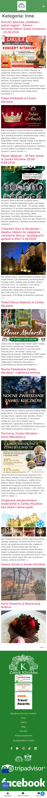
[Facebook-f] (11, 748)
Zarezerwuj (7, 796)
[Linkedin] (35, 748)
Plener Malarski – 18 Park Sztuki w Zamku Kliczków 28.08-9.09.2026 (22, 159)
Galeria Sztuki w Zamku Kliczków (23, 564)
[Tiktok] (29, 748)
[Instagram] (23, 748)
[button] (43, 6)
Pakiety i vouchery (23, 795)
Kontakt (38, 796)
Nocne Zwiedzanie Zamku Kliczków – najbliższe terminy (20, 371)
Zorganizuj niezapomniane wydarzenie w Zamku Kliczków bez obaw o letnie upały (21, 504)
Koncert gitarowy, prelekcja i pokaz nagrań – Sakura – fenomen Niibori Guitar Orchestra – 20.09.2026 (23, 27)
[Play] (17, 748)
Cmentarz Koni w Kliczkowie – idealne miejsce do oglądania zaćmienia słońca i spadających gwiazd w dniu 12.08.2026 (22, 234)
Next (43, 647)
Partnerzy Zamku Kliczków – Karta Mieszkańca (20, 435)
